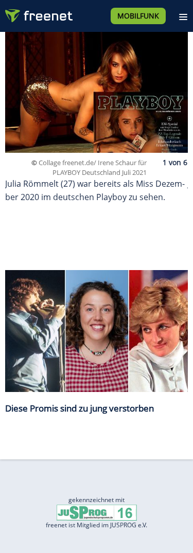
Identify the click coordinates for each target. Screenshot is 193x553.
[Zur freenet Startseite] (38, 13)
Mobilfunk (138, 16)
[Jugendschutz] (97, 512)
